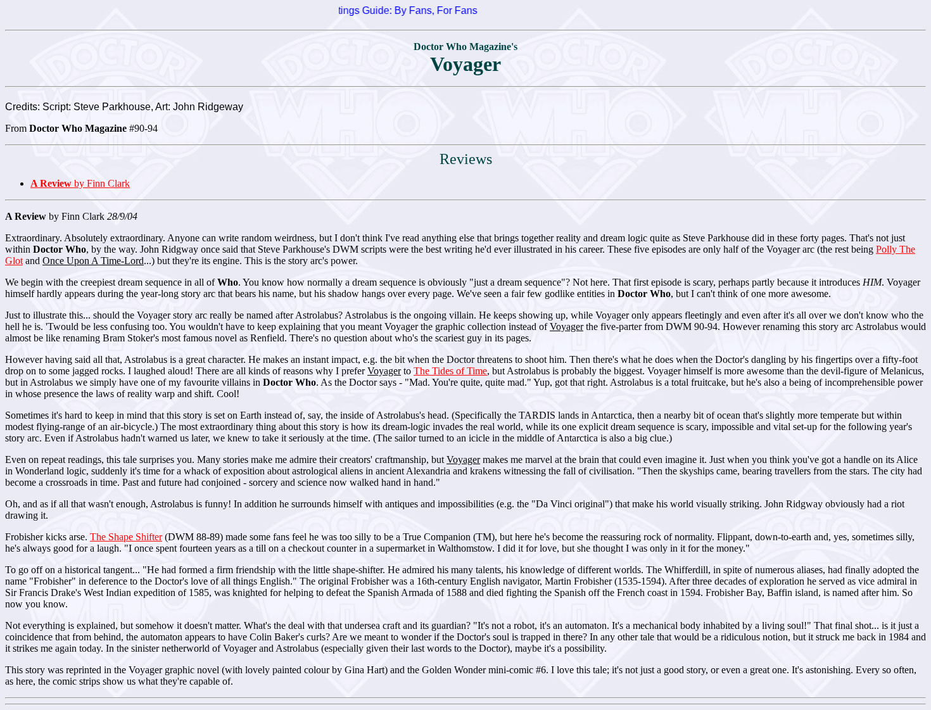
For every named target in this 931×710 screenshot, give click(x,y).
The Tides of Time (450, 370)
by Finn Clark (80, 183)
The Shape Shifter (126, 536)
